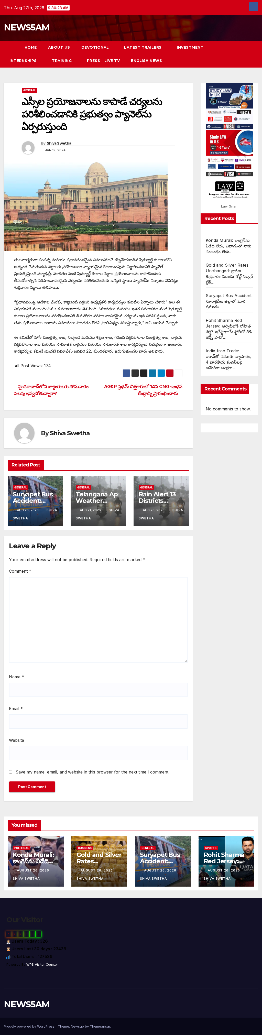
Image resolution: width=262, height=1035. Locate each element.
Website (16, 740)
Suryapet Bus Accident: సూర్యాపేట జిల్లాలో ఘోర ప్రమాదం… (229, 301)
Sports (210, 847)
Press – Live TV (103, 60)
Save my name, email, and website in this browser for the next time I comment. (92, 772)
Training (62, 60)
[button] (245, 54)
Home (31, 47)
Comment (20, 571)
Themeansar (100, 1026)
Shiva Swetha (59, 143)
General (29, 90)
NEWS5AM (26, 27)
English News (146, 60)
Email (16, 708)
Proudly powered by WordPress (30, 1026)
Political (21, 847)
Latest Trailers (143, 47)
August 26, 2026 (33, 870)
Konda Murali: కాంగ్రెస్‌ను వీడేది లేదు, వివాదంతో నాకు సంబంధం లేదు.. (229, 246)
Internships (23, 60)
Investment (190, 47)
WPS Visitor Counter (42, 964)
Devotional (95, 47)
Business (85, 847)
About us (59, 47)
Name (16, 676)
